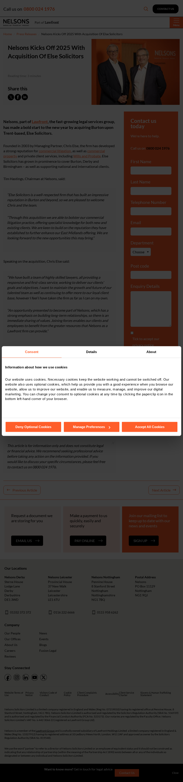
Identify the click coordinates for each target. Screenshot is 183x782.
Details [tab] (91, 352)
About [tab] (151, 352)
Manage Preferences (89, 427)
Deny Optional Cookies (33, 427)
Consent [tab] (31, 352)
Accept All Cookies (149, 427)
